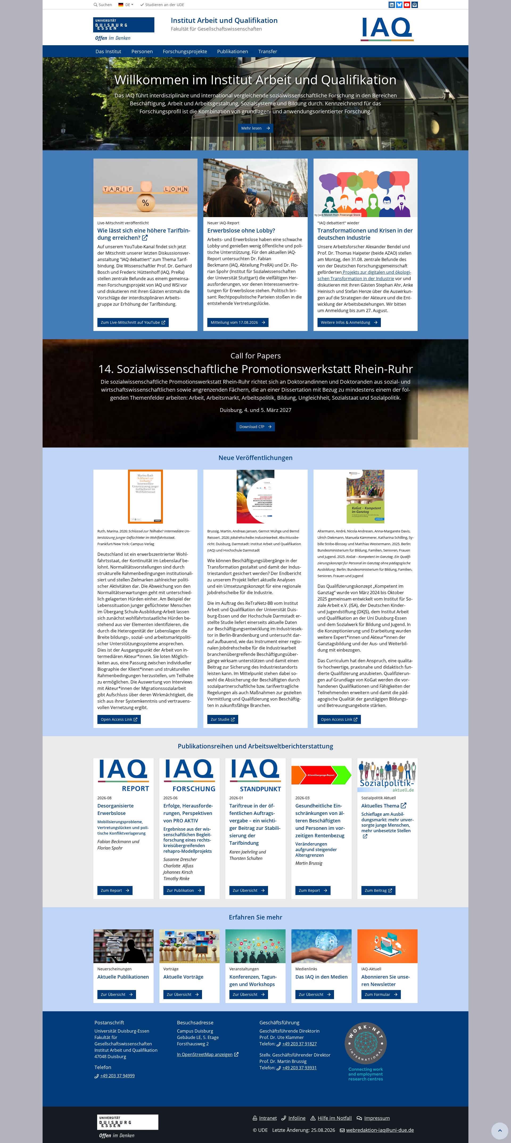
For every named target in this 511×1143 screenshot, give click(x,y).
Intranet (268, 1118)
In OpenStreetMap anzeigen (205, 1054)
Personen (142, 51)
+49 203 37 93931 (299, 1068)
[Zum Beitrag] (387, 775)
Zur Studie (220, 719)
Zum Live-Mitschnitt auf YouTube (130, 322)
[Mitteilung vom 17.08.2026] (255, 187)
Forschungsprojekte (185, 51)
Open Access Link (116, 719)
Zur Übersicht (245, 890)
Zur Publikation (180, 890)
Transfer (267, 51)
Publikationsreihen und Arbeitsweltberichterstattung (255, 746)
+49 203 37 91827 (299, 1044)
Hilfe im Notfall (335, 1118)
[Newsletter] (414, 5)
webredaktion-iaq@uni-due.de (380, 1130)
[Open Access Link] (145, 496)
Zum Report (111, 890)
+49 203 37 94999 (117, 1076)
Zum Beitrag (376, 890)
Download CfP (252, 426)
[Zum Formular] (387, 946)
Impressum (377, 1118)
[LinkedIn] (392, 5)
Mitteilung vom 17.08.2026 (234, 322)
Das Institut (108, 51)
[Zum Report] (123, 775)
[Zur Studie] (255, 496)
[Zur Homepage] (123, 29)
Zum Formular (377, 994)
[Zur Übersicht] (255, 775)
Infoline (297, 1118)
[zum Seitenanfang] (499, 1131)
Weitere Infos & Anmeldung (345, 322)
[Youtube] (407, 5)
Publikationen (232, 51)
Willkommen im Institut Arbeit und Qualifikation (255, 79)
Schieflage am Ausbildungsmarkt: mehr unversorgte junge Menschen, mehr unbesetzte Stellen (387, 822)
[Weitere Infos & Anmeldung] (366, 187)
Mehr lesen (252, 128)
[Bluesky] (399, 5)
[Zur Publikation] (189, 775)
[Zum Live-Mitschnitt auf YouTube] (145, 187)
